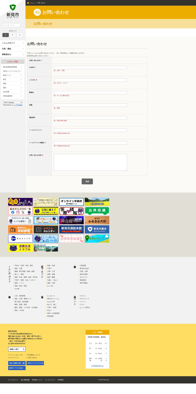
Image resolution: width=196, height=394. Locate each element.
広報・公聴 (84, 271)
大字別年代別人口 (97, 366)
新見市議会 (84, 283)
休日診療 (6, 92)
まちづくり (84, 277)
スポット (83, 296)
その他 (17, 289)
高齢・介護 (51, 283)
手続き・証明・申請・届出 (24, 265)
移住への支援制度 (53, 313)
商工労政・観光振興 (21, 301)
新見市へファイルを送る (16, 368)
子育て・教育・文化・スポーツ (25, 280)
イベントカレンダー (16, 355)
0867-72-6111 (16, 336)
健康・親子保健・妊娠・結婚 (25, 271)
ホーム (32, 3)
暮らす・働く (51, 304)
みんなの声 (51, 301)
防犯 (4, 87)
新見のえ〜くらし (53, 298)
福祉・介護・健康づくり (23, 298)
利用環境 (60, 380)
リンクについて (50, 380)
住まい (49, 310)
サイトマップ (14, 357)
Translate (19, 105)
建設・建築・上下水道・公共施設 (26, 307)
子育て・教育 (51, 307)
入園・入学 (51, 271)
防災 (4, 79)
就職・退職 (51, 274)
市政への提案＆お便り (15, 363)
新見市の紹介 (84, 268)
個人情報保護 (25, 380)
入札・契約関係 (20, 296)
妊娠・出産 (51, 265)
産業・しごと (19, 283)
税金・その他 (19, 310)
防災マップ (7, 75)
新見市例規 (84, 274)
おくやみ (50, 286)
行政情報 (83, 265)
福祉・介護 (18, 268)
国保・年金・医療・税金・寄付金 (26, 277)
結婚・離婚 (51, 277)
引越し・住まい (52, 280)
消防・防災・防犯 (21, 286)
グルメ (82, 304)
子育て (49, 268)
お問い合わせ (32, 357)
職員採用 (83, 280)
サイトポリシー (13, 380)
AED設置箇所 (7, 96)
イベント (83, 301)
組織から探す (14, 349)
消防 (4, 83)
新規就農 (50, 316)
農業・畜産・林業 (21, 304)
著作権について (37, 380)
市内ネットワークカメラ (11, 71)
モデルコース (84, 298)
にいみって (51, 296)
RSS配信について (34, 355)
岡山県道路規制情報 (10, 67)
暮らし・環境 (19, 274)
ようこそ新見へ (85, 307)
